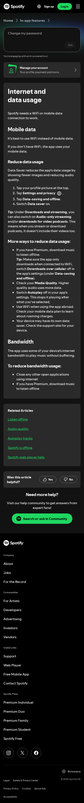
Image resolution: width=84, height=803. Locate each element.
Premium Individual (18, 702)
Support (9, 656)
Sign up (49, 6)
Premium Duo (14, 711)
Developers (12, 609)
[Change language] (39, 6)
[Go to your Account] (74, 70)
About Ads (40, 788)
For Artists (11, 600)
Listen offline (18, 419)
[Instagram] (8, 753)
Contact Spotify (15, 683)
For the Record (14, 581)
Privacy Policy (11, 788)
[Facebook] (36, 753)
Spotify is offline (20, 447)
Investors (10, 628)
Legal (6, 780)
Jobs (7, 572)
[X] (22, 753)
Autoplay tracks (20, 438)
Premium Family (15, 720)
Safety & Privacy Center (25, 780)
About (8, 563)
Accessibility (10, 796)
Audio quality (18, 428)
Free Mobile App (16, 674)
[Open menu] (78, 6)
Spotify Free (12, 738)
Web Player (12, 665)
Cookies (26, 788)
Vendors (9, 637)
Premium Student (17, 729)
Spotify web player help (26, 457)
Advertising (12, 619)
